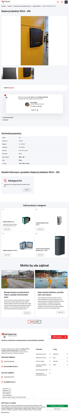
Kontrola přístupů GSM (41, 370)
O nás (55, 349)
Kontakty (55, 361)
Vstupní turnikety (40, 361)
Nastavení (57, 409)
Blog (54, 357)
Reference (55, 354)
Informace (5, 119)
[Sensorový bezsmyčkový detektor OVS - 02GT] (51, 245)
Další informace (5, 412)
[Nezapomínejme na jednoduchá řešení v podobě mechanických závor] (17, 279)
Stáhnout (27, 189)
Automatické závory (41, 354)
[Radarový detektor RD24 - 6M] (34, 40)
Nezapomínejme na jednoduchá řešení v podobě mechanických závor (16, 294)
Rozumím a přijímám (57, 406)
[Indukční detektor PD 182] (17, 245)
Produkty (39, 349)
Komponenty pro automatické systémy (41, 374)
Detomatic (3, 6)
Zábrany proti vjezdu (41, 357)
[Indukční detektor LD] (17, 220)
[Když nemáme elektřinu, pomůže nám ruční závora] (51, 279)
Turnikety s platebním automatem (41, 365)
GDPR (54, 364)
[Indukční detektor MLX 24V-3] (51, 220)
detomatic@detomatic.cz (11, 366)
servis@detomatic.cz (10, 382)
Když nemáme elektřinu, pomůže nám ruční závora (51, 293)
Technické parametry (8, 117)
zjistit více (27, 313)
